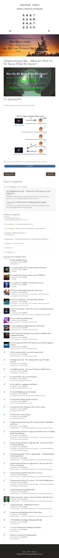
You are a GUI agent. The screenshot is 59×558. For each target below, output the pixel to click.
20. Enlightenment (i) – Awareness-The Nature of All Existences (28, 192)
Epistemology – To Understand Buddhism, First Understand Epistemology (25, 239)
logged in (13, 187)
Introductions (9, 235)
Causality (7, 248)
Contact (34, 552)
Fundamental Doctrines (11, 218)
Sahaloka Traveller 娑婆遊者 (14, 99)
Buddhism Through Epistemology (14, 233)
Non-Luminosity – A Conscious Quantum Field (18, 224)
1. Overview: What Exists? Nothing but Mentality (26, 202)
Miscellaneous (9, 252)
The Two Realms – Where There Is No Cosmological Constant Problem (24, 228)
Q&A (28, 552)
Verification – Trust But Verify (13, 243)
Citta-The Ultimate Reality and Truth (15, 220)
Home (24, 552)
